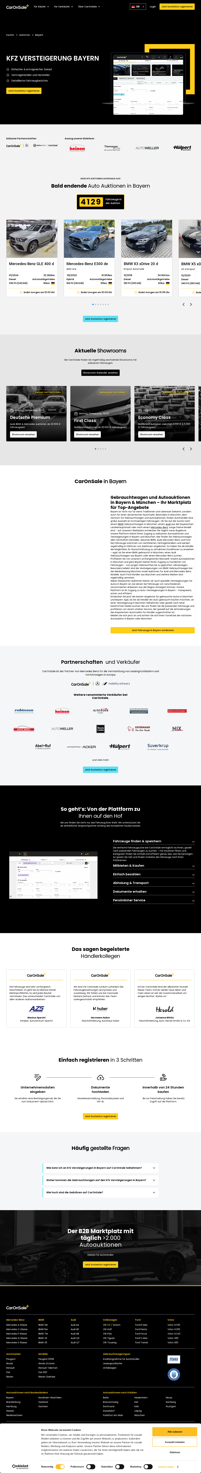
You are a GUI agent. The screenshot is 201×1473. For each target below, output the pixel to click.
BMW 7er (43, 1333)
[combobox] (138, 7)
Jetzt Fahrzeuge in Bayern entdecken (153, 630)
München (139, 1415)
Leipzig (138, 1410)
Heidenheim (141, 1397)
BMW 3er (43, 1324)
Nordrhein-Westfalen (50, 1397)
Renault (10, 1367)
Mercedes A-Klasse (16, 1324)
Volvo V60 (173, 1338)
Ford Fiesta (141, 1329)
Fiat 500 (42, 1372)
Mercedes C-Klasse (16, 1329)
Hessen (10, 1410)
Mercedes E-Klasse (16, 1333)
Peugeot (11, 1359)
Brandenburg (13, 1402)
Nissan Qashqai (46, 1376)
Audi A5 (75, 1329)
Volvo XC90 (174, 1324)
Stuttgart (171, 1406)
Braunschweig (110, 1402)
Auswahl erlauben (175, 1442)
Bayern (10, 1397)
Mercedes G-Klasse (16, 1338)
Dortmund (108, 1406)
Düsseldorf (109, 1410)
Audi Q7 (75, 1342)
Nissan (9, 1376)
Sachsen (43, 1406)
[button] (41, 6)
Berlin (106, 1397)
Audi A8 (75, 1333)
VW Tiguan (109, 1338)
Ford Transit (141, 1342)
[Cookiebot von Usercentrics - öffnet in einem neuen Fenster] (20, 1467)
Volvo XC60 (174, 1329)
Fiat (8, 1372)
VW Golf (107, 1329)
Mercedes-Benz (159, 527)
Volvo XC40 (174, 1333)
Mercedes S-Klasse (16, 1342)
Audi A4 (75, 1324)
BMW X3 (42, 1338)
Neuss (169, 1397)
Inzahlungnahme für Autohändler (121, 1359)
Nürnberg (171, 1402)
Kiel (136, 1402)
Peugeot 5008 (46, 1359)
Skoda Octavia (46, 1363)
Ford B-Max (141, 1324)
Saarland (43, 1402)
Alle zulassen (175, 1431)
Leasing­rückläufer (112, 1363)
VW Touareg (110, 1342)
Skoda (9, 1363)
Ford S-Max (141, 1338)
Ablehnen (175, 1452)
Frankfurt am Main (113, 1415)
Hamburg (11, 1406)
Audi (168, 524)
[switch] (90, 1466)
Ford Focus (141, 1333)
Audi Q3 (75, 1338)
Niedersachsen (14, 1415)
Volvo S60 (173, 1342)
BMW (121, 524)
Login (153, 6)
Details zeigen (166, 1466)
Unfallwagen (110, 1367)
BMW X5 (42, 1342)
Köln (136, 1406)
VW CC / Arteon (111, 1324)
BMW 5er (43, 1329)
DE (138, 6)
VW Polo (107, 1333)
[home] (17, 6)
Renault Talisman (47, 1367)
